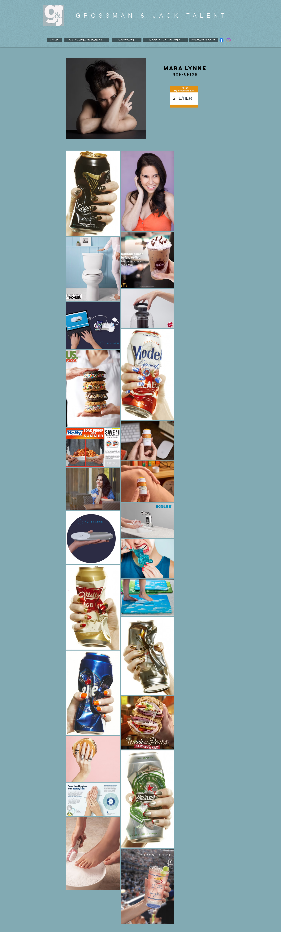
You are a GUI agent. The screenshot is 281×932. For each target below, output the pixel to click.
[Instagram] (228, 40)
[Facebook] (221, 40)
